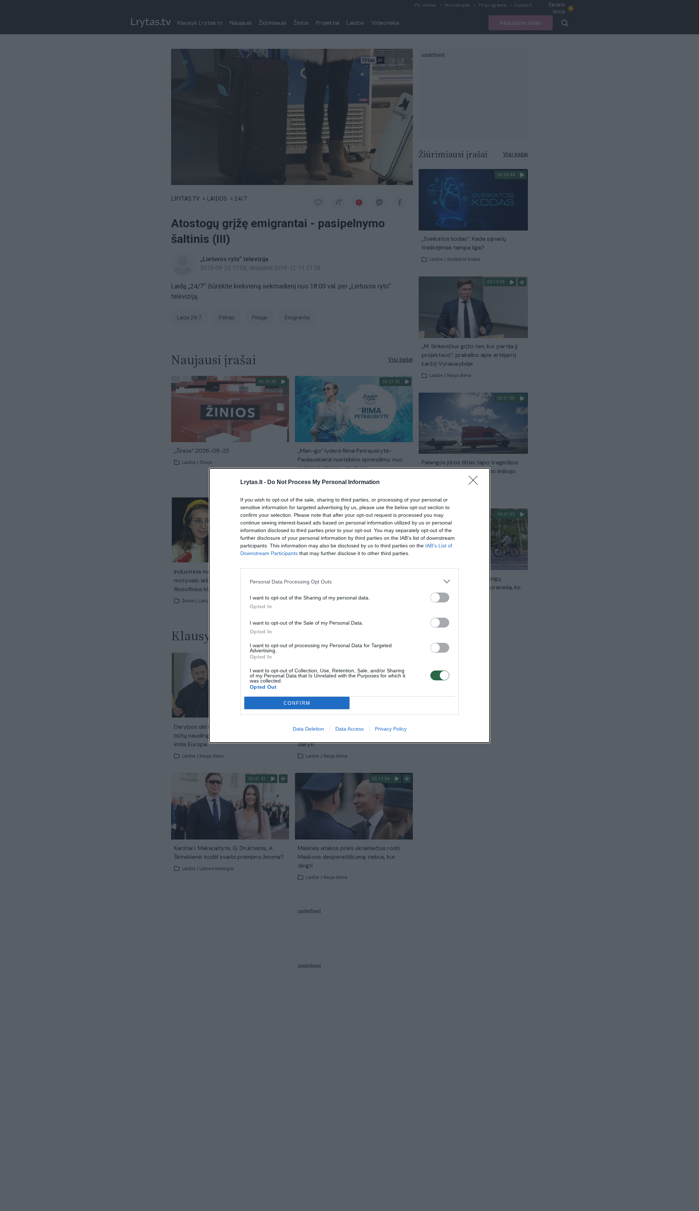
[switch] (439, 597)
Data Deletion (308, 729)
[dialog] (349, 605)
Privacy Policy (391, 729)
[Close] (475, 482)
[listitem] (349, 581)
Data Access (349, 729)
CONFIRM (297, 703)
